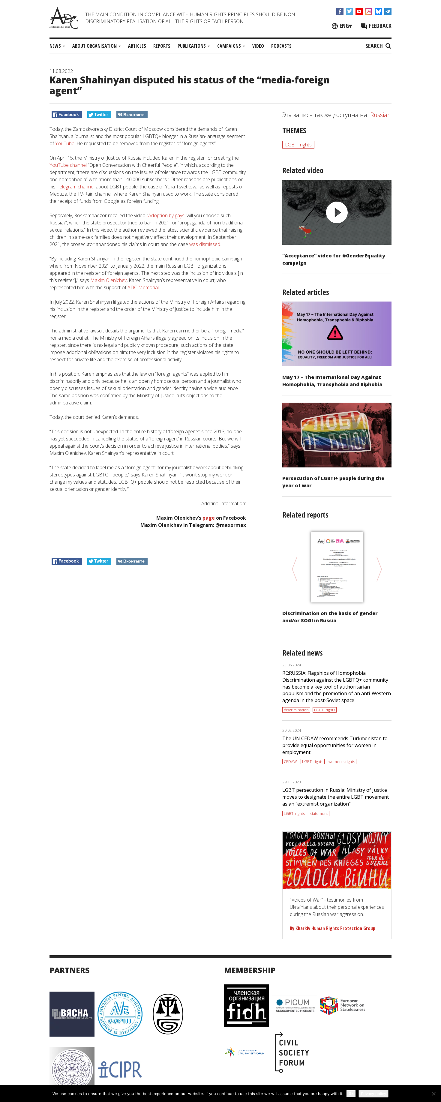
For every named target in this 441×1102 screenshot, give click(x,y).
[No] (433, 1094)
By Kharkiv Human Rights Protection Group (332, 928)
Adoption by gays (166, 215)
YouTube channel (68, 165)
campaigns (229, 46)
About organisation (95, 46)
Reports (161, 46)
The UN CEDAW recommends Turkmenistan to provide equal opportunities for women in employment (335, 745)
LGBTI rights (298, 144)
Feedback (380, 26)
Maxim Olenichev (108, 280)
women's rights (341, 761)
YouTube (64, 143)
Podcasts (281, 46)
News (56, 46)
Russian (380, 115)
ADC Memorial (143, 287)
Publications (192, 46)
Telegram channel (75, 186)
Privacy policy (373, 1093)
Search (374, 46)
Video (258, 46)
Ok (351, 1093)
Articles (137, 46)
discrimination (296, 710)
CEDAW (290, 761)
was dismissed (204, 244)
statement (319, 813)
